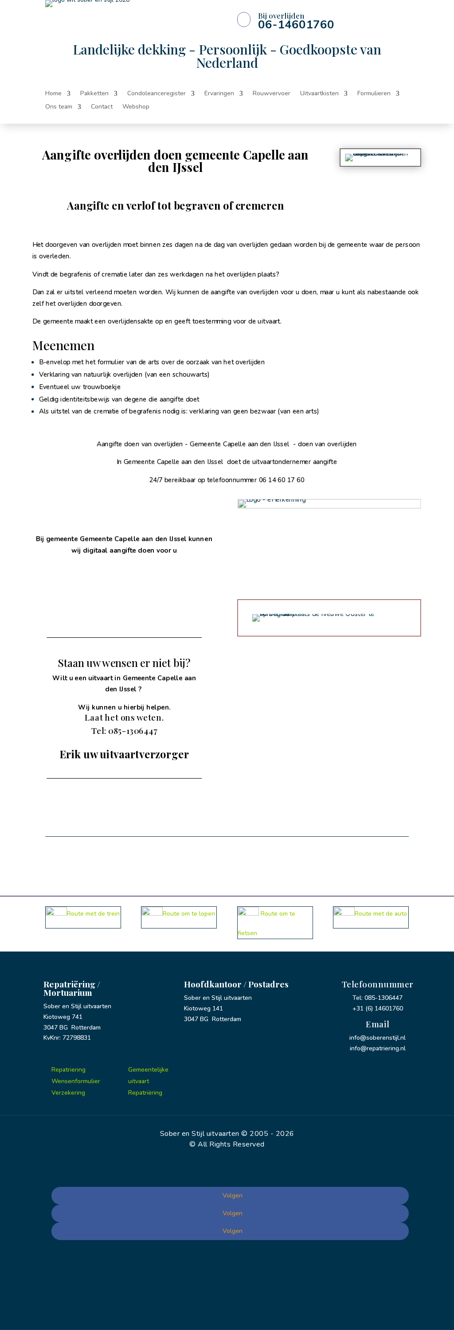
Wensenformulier (75, 1081)
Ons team (58, 107)
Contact (102, 107)
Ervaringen (219, 94)
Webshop (135, 107)
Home (53, 94)
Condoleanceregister (156, 94)
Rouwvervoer (271, 94)
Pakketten (94, 94)
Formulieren (374, 94)
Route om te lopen (189, 913)
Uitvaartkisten (319, 94)
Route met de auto (381, 913)
